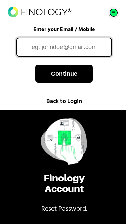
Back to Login (64, 102)
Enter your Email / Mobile (64, 29)
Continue (64, 73)
